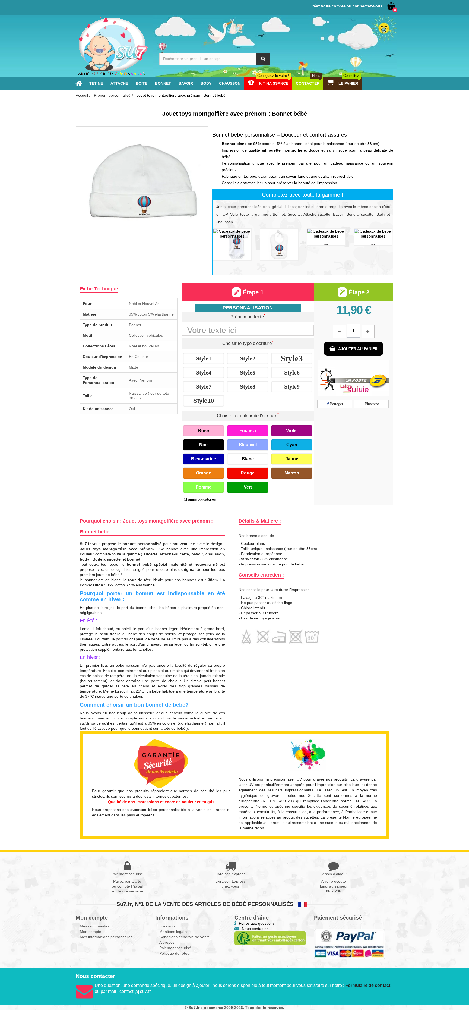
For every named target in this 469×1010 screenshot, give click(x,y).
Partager (336, 404)
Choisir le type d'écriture (247, 343)
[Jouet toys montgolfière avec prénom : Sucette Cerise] (373, 237)
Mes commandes (94, 926)
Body (206, 83)
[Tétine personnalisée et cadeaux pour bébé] (78, 83)
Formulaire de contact (367, 985)
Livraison (167, 926)
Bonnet (163, 83)
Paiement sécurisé (175, 948)
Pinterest (371, 404)
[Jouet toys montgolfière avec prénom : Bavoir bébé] (279, 244)
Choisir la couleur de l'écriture (248, 415)
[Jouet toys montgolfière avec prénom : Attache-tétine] (326, 237)
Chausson (229, 83)
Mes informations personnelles (106, 937)
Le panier (348, 83)
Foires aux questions (257, 923)
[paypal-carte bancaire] (349, 944)
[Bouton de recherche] (263, 59)
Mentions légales (173, 931)
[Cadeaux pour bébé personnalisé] (112, 46)
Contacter (308, 83)
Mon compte (90, 931)
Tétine (96, 83)
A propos (167, 942)
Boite (141, 83)
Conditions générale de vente (184, 937)
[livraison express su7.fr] (353, 378)
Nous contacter (255, 928)
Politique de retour (175, 953)
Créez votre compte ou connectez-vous (346, 6)
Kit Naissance (273, 83)
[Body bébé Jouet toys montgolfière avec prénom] (232, 244)
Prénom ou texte (247, 316)
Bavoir (186, 83)
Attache (119, 83)
